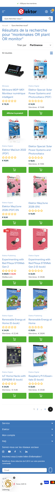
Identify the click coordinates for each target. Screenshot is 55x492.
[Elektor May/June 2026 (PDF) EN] (14, 187)
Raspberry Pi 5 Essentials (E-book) (41, 378)
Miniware (5, 86)
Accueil (5, 25)
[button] (8, 483)
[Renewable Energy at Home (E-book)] (14, 300)
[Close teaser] (14, 478)
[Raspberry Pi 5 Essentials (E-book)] (41, 356)
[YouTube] (9, 452)
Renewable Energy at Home (40, 321)
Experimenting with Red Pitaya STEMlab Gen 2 (13, 263)
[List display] (51, 53)
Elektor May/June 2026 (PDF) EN (11, 208)
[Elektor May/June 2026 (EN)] (41, 187)
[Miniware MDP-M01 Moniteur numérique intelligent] (14, 70)
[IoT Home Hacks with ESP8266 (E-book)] (14, 356)
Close (27, 423)
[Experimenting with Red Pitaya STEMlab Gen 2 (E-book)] (41, 240)
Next (50, 409)
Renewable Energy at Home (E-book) (13, 321)
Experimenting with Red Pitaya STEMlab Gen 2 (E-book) (40, 263)
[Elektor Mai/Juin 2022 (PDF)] (14, 130)
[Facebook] (15, 452)
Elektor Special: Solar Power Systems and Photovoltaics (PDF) (40, 93)
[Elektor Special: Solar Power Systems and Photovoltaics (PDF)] (41, 70)
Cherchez (50, 18)
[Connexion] (46, 11)
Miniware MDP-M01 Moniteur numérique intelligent (13, 93)
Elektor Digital (34, 86)
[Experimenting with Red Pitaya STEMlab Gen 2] (14, 240)
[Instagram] (3, 452)
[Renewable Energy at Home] (41, 300)
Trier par (21, 45)
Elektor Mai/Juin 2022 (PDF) (14, 151)
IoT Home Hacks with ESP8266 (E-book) (14, 378)
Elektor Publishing (9, 256)
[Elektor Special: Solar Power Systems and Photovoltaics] (41, 130)
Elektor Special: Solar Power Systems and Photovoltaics (40, 150)
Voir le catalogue (3, 11)
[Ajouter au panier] (41, 113)
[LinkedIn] (26, 452)
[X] (20, 451)
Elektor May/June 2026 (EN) (38, 205)
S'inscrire (50, 470)
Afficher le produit (15, 113)
